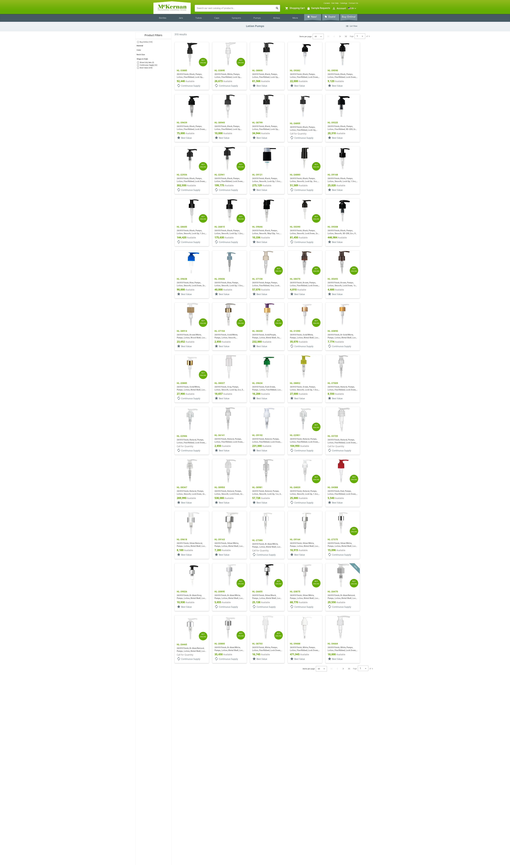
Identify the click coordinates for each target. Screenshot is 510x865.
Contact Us (353, 3)
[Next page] (340, 36)
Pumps (257, 17)
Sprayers (236, 17)
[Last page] (346, 36)
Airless (276, 17)
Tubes (198, 17)
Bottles (162, 17)
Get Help (335, 3)
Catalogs (343, 3)
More (295, 17)
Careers (327, 3)
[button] (352, 8)
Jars (181, 17)
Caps (216, 17)
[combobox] (235, 8)
